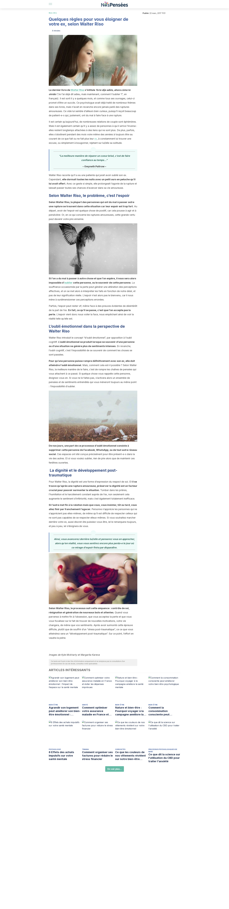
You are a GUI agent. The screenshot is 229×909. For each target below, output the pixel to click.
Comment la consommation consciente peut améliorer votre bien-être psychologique (162, 711)
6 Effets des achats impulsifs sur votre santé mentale (61, 756)
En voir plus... (114, 769)
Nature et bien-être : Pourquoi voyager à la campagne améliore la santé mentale (129, 711)
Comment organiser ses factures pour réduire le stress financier (97, 756)
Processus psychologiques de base (162, 750)
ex (95, 138)
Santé (85, 705)
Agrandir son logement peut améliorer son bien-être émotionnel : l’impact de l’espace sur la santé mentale (64, 711)
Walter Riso (77, 90)
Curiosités (120, 749)
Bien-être (53, 13)
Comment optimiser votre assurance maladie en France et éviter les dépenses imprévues (95, 711)
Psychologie (55, 749)
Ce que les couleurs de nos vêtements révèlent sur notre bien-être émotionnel (130, 756)
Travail (85, 749)
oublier (68, 282)
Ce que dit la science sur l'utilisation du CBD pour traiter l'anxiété (164, 758)
